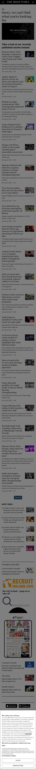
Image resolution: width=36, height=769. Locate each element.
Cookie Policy (28, 734)
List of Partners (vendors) (9, 756)
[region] (18, 739)
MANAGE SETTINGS (18, 765)
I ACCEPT (18, 760)
